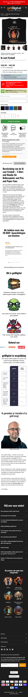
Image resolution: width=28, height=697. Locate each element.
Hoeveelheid (3, 112)
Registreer (22, 665)
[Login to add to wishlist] (18, 116)
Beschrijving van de (7, 163)
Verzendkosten (10, 67)
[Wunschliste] (23, 7)
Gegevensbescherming (9, 692)
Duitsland (13, 676)
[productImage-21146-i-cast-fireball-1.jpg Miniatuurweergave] (8, 47)
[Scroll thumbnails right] (26, 48)
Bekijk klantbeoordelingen (9, 156)
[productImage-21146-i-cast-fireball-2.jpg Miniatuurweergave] (13, 47)
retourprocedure (17, 483)
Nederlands (13, 672)
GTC (16, 692)
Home (2, 14)
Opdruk (20, 692)
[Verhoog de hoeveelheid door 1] (14, 116)
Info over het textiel (19, 163)
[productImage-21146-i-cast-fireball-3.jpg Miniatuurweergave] (19, 47)
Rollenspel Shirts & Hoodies (12, 14)
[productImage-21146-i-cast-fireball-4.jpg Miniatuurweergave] (24, 47)
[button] (8, 262)
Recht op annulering (14, 693)
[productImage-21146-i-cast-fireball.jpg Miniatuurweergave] (3, 47)
